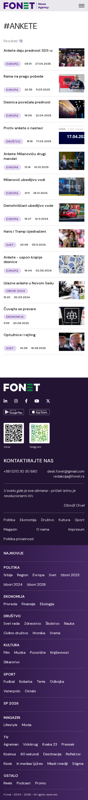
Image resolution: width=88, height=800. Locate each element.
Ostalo (30, 691)
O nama (42, 529)
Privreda (10, 604)
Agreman (11, 744)
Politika (9, 519)
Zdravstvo (32, 623)
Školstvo (53, 623)
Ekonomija (28, 519)
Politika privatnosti (19, 539)
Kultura (64, 519)
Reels (8, 783)
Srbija (8, 575)
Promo (40, 783)
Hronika (39, 633)
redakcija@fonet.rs (68, 476)
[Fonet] (26, 5)
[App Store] (39, 412)
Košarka (25, 681)
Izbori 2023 (70, 575)
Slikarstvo (12, 662)
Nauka (69, 623)
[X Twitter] (48, 401)
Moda (26, 724)
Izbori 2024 (13, 584)
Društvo (47, 519)
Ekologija (47, 604)
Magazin (10, 529)
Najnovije (13, 553)
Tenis (41, 681)
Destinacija (52, 754)
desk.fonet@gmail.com (65, 471)
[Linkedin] (5, 401)
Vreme (55, 633)
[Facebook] (26, 401)
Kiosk (8, 763)
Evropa (38, 575)
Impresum (76, 529)
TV (6, 737)
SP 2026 (11, 703)
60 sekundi (30, 754)
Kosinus (10, 754)
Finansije (28, 604)
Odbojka (57, 681)
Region (22, 575)
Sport (79, 519)
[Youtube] (37, 401)
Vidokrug (30, 744)
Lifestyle (10, 724)
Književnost (59, 652)
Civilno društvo (16, 633)
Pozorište (38, 652)
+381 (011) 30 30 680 (20, 471)
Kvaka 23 (49, 744)
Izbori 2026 (36, 584)
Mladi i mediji (57, 763)
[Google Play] (14, 412)
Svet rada (12, 623)
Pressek (68, 744)
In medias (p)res (30, 763)
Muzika (19, 652)
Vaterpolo (12, 691)
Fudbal (9, 681)
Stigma (77, 763)
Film (7, 652)
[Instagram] (16, 401)
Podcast (24, 783)
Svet (52, 575)
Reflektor (73, 754)
